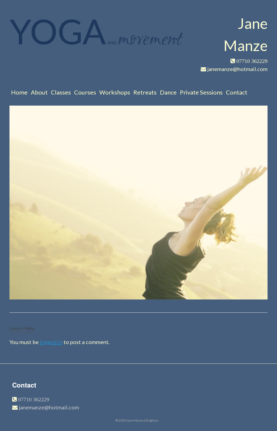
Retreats (145, 92)
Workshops (114, 92)
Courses (85, 92)
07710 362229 (33, 399)
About (39, 92)
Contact (236, 92)
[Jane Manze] (96, 32)
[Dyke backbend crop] (138, 297)
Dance (168, 92)
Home (19, 92)
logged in (51, 342)
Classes (61, 92)
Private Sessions (201, 92)
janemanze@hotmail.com (49, 407)
